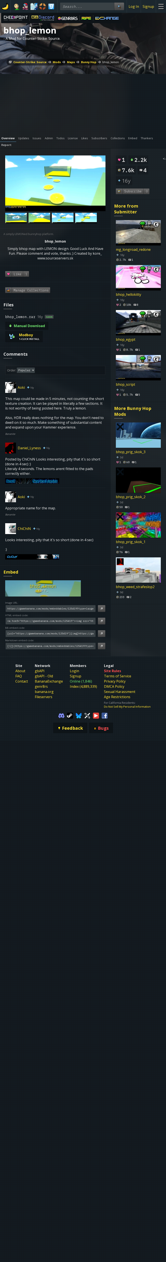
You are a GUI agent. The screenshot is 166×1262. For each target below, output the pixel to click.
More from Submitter (126, 209)
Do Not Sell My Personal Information (127, 707)
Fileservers (43, 696)
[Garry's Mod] (51, 6)
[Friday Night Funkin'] (25, 6)
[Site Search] (119, 6)
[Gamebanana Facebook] (104, 715)
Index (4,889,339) (83, 686)
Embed (10, 572)
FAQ (18, 676)
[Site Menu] (161, 6)
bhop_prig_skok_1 (130, 541)
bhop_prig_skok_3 (130, 451)
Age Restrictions (117, 696)
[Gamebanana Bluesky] (78, 715)
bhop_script (125, 384)
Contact (21, 681)
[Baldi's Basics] (16, 6)
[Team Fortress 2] (42, 6)
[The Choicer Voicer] (34, 6)
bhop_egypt (125, 339)
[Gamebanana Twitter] (87, 715)
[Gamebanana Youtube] (96, 715)
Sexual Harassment (119, 691)
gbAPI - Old (44, 676)
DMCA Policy (114, 686)
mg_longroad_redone (133, 249)
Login (74, 671)
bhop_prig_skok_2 (130, 496)
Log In (134, 6)
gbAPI (40, 671)
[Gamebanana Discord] (61, 715)
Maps (71, 62)
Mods (57, 62)
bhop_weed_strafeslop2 (135, 586)
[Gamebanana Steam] (70, 715)
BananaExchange (49, 681)
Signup (148, 6)
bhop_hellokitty (128, 294)
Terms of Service (117, 676)
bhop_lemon (110, 62)
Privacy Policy (115, 681)
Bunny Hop (88, 62)
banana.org (44, 691)
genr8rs (41, 686)
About (20, 671)
